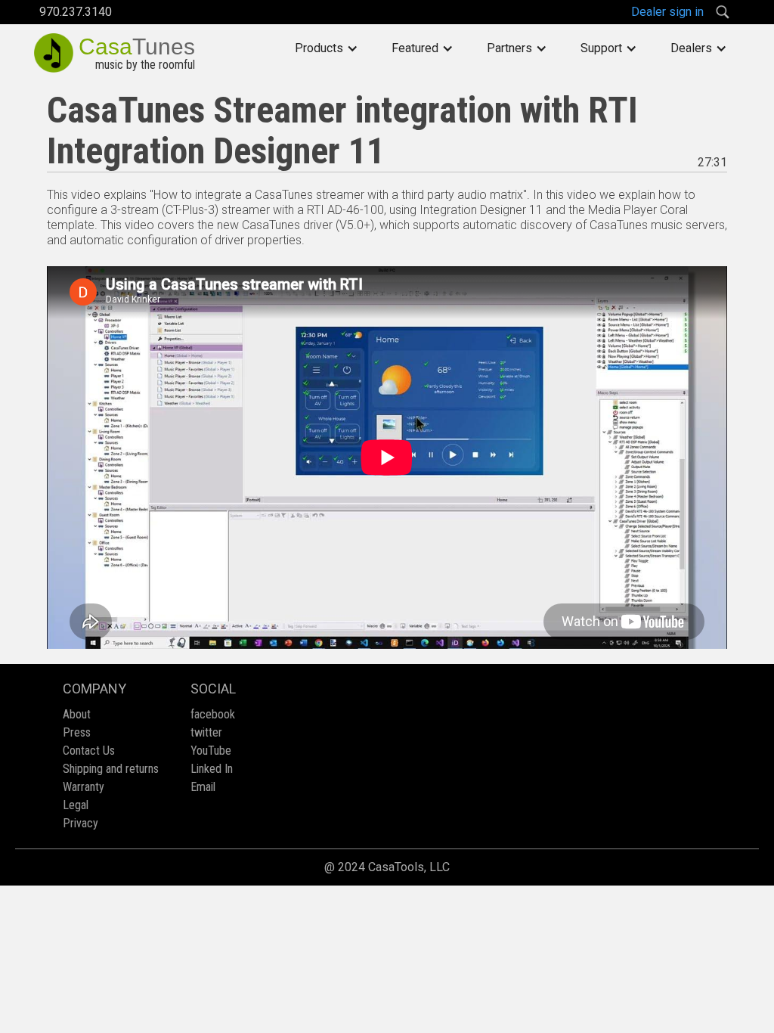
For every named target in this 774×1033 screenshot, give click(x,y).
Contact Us (89, 750)
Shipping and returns (111, 769)
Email (202, 787)
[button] (326, 48)
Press (77, 732)
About (77, 714)
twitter (206, 732)
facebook (212, 714)
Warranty (83, 787)
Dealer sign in (667, 12)
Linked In (211, 769)
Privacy (80, 823)
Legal (75, 805)
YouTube (210, 750)
